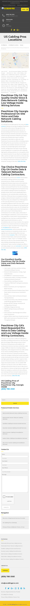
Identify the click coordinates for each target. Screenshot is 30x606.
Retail (16, 84)
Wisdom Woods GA (15, 90)
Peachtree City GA (5, 82)
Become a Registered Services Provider (14, 518)
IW (19, 79)
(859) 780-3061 (22, 161)
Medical (3, 81)
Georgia (3, 73)
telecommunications (6, 229)
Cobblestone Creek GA (14, 74)
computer (12, 235)
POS (9, 84)
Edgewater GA (19, 76)
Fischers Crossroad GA (12, 78)
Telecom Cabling (21, 86)
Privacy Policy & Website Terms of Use (13, 527)
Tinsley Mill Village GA (19, 87)
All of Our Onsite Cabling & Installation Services (14, 443)
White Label (3, 90)
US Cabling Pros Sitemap (10, 522)
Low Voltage (23, 79)
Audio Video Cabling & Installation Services (15, 438)
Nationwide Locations (22, 5)
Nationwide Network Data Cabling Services (15, 413)
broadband (6, 227)
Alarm (15, 73)
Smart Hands (14, 86)
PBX (22, 81)
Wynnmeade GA (4, 92)
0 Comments (13, 92)
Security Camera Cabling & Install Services (14, 428)
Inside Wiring (15, 79)
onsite (18, 177)
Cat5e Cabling (20, 73)
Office (7, 81)
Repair (12, 84)
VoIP (19, 89)
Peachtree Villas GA (14, 82)
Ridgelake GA (21, 84)
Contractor (3, 76)
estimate (18, 246)
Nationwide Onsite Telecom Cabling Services (13, 418)
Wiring (8, 90)
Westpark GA (24, 89)
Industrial (9, 79)
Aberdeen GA (10, 73)
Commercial (22, 74)
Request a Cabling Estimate (9, 5)
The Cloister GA (10, 87)
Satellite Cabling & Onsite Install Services (14, 423)
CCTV (6, 74)
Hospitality (3, 79)
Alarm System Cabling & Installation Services (13, 433)
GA (18, 78)
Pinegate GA (23, 82)
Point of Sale (4, 84)
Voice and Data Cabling (12, 89)
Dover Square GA (11, 76)
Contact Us (6, 507)
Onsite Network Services (15, 81)
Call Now (5, 570)
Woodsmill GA (24, 90)
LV (27, 79)
